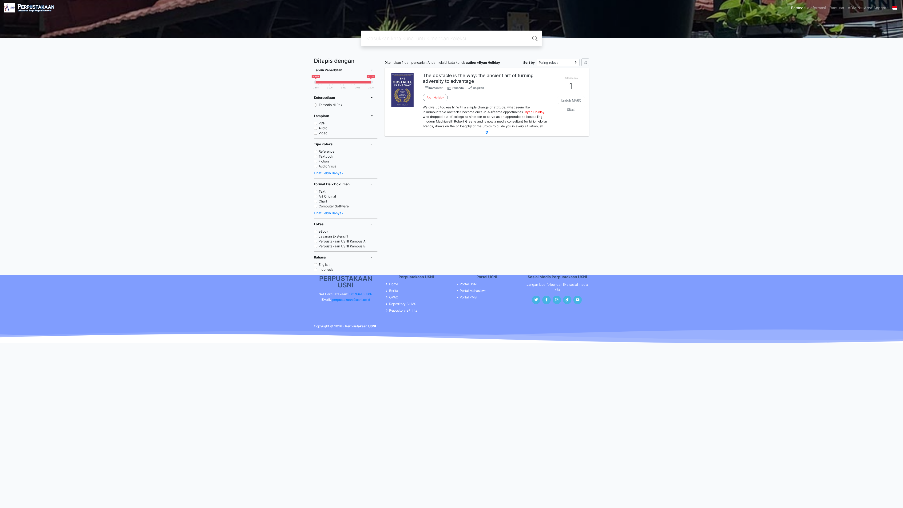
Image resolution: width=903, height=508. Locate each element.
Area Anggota (876, 7)
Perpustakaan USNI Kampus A (342, 241)
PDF (322, 123)
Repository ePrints (403, 310)
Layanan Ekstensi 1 (333, 236)
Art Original (327, 196)
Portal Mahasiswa (473, 290)
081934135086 (360, 294)
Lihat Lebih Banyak (328, 173)
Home (393, 284)
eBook (323, 231)
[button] (486, 132)
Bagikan (478, 88)
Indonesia (326, 269)
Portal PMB (468, 297)
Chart (323, 201)
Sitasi (571, 109)
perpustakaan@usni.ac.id (351, 300)
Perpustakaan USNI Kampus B (342, 246)
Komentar (435, 88)
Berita (393, 290)
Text (322, 191)
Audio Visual (328, 166)
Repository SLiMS (402, 304)
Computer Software (334, 206)
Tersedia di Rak (330, 105)
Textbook (326, 156)
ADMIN (854, 7)
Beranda (798, 7)
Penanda (458, 88)
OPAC (393, 297)
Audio (323, 128)
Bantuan (837, 7)
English (324, 264)
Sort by (529, 62)
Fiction (324, 161)
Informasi (817, 7)
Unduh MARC (571, 100)
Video (323, 133)
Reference (326, 151)
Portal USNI (469, 284)
